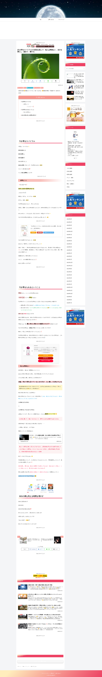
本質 (42, 87)
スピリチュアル (30, 87)
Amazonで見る (45, 355)
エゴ (25, 87)
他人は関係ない (27, 112)
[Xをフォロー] (76, 158)
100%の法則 (21, 87)
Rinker (35, 230)
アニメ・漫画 (70, 177)
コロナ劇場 (69, 168)
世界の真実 (69, 174)
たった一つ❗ (31, 106)
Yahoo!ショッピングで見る (45, 360)
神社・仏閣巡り (70, 183)
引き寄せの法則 (37, 87)
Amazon (33, 232)
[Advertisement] (51, 31)
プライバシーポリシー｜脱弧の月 (48, 673)
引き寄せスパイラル (26, 101)
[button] (56, 81)
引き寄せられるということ (27, 109)
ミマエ (75, 139)
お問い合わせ (57, 673)
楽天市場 (40, 232)
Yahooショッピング (48, 232)
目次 (39, 97)
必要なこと (26, 104)
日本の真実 (69, 171)
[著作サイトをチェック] (74, 158)
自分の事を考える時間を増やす (28, 115)
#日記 (68, 187)
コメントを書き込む (40, 661)
